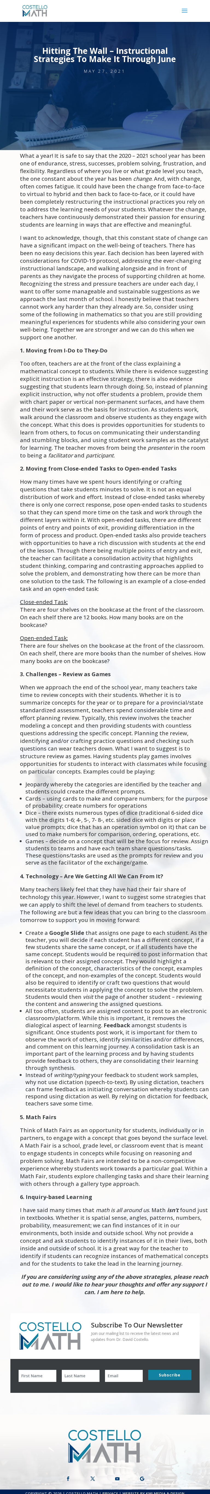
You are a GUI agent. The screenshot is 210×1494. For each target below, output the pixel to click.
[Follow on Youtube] (117, 1478)
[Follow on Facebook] (68, 1478)
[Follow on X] (92, 1478)
